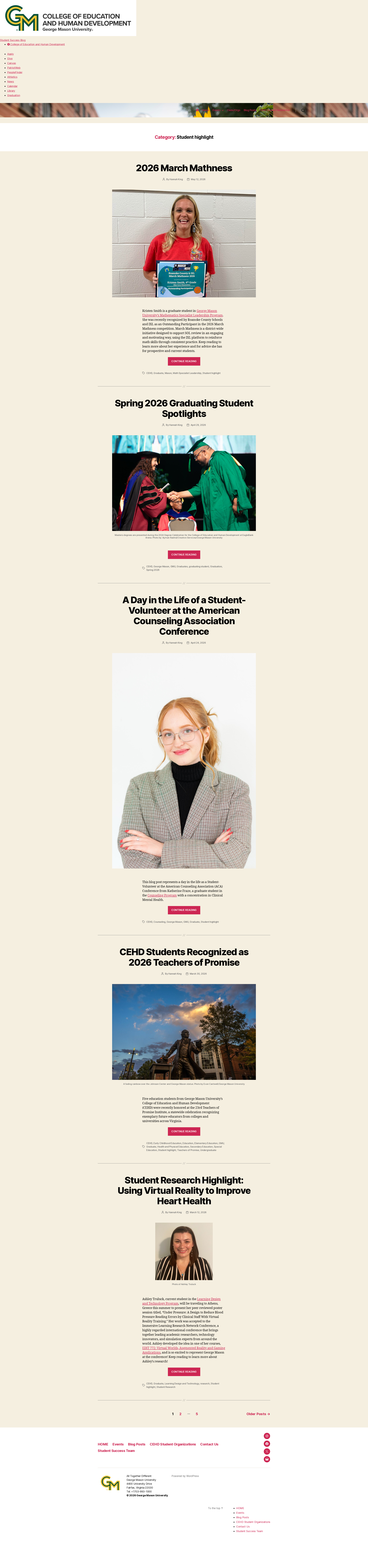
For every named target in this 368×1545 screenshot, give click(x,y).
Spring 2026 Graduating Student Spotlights (184, 408)
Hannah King (176, 179)
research (205, 1383)
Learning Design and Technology (182, 1383)
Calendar (12, 86)
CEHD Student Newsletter (275, 110)
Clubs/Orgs (233, 110)
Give (10, 58)
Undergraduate (208, 1150)
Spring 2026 (152, 569)
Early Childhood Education (167, 1143)
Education (188, 1143)
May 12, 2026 (198, 179)
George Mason (161, 566)
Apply (10, 53)
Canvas (11, 63)
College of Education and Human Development (37, 44)
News (10, 81)
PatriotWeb (13, 67)
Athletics (12, 76)
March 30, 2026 (198, 973)
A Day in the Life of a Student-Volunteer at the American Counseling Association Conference (184, 615)
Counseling (159, 921)
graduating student (199, 566)
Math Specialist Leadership (187, 373)
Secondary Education (201, 1146)
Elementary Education (206, 1143)
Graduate (158, 373)
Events (217, 110)
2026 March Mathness (184, 167)
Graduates (182, 566)
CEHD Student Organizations (173, 1444)
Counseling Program (162, 895)
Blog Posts (250, 110)
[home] (197, 110)
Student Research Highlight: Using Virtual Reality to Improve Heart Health (184, 1191)
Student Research (166, 1387)
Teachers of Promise (188, 1150)
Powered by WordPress (185, 1475)
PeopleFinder (14, 72)
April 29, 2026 (198, 424)
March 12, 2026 (198, 1212)
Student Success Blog (13, 40)
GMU (173, 566)
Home (205, 110)
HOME (103, 1444)
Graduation (13, 95)
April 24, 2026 (198, 642)
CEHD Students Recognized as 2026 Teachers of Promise (183, 957)
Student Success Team (116, 1451)
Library (11, 90)
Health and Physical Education (173, 1146)
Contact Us (209, 1444)
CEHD (149, 373)
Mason (168, 373)
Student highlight (211, 373)
